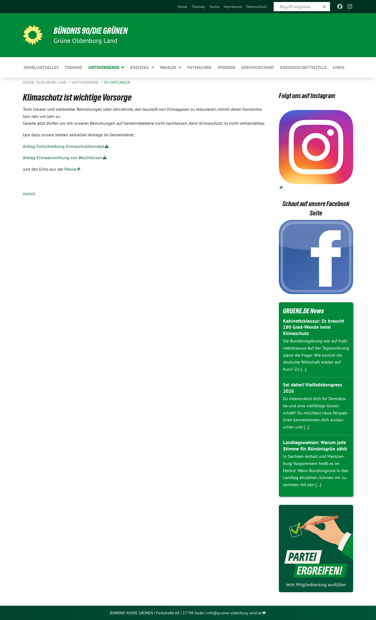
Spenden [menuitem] (226, 67)
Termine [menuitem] (73, 67)
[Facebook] (339, 6)
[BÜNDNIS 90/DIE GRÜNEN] (33, 35)
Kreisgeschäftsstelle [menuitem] (303, 67)
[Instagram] (350, 6)
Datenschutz (256, 6)
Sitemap (198, 6)
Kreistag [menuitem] (139, 67)
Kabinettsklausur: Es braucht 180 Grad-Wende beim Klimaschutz (313, 327)
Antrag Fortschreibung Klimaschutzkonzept (63, 146)
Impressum (233, 6)
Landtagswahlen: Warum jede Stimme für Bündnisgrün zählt (315, 445)
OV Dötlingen (117, 82)
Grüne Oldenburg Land (45, 82)
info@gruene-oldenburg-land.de (234, 612)
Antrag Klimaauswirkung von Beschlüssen (62, 157)
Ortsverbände (86, 82)
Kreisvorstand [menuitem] (257, 67)
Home (182, 6)
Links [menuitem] (338, 67)
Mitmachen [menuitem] (199, 67)
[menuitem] (182, 6)
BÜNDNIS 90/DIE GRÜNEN (91, 31)
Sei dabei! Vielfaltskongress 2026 (312, 387)
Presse (70, 169)
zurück (29, 193)
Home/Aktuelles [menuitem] (41, 67)
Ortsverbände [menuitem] (103, 67)
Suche (214, 6)
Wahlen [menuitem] (168, 67)
